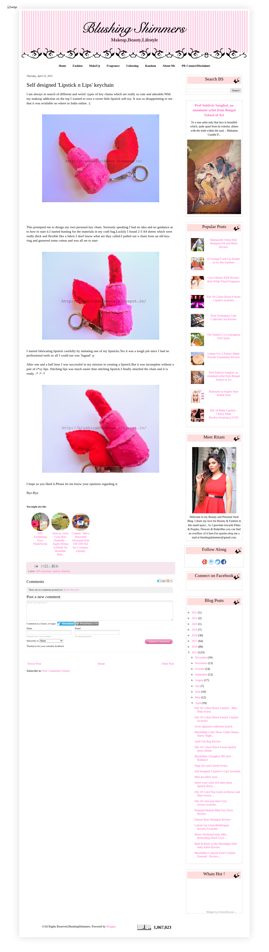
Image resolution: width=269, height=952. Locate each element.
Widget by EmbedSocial (220, 911)
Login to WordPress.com (87, 624)
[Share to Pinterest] (57, 566)
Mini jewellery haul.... (207, 777)
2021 (195, 618)
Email (78, 628)
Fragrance (113, 65)
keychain (46, 571)
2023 (195, 612)
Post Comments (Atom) (56, 670)
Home (62, 65)
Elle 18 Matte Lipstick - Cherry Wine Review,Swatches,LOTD (223, 414)
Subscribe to (33, 640)
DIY (38, 571)
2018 (195, 635)
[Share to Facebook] (53, 566)
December (201, 657)
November (201, 663)
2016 (195, 646)
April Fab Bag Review (208, 741)
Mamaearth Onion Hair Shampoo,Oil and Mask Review (223, 243)
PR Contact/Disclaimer (196, 65)
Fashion (78, 65)
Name (29, 628)
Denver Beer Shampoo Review (213, 819)
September (201, 674)
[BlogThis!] (46, 566)
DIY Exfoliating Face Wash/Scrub (40, 539)
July (198, 686)
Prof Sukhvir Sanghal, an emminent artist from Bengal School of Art (214, 110)
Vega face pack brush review (211, 765)
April (198, 703)
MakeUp (94, 65)
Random (150, 65)
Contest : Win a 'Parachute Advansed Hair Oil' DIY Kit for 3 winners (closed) (80, 542)
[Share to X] (50, 566)
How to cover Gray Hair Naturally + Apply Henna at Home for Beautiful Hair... (60, 544)
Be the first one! (71, 589)
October (200, 668)
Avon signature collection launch (213, 726)
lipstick (56, 571)
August (199, 680)
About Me (168, 65)
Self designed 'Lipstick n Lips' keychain (217, 771)
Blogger (110, 926)
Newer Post (34, 663)
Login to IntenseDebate (66, 624)
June (198, 691)
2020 (195, 624)
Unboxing (132, 65)
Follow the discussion (169, 580)
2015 (195, 652)
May (198, 697)
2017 (195, 641)
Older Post (168, 663)
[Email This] (43, 566)
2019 (195, 629)
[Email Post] (36, 565)
